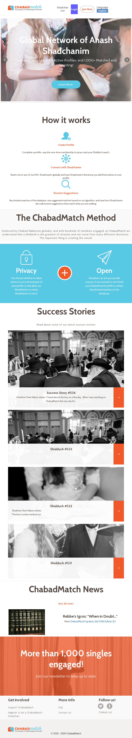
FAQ (60, 707)
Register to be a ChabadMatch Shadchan (25, 714)
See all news (66, 603)
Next (127, 59)
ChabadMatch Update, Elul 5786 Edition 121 (92, 621)
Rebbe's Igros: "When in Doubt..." (90, 616)
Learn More (66, 84)
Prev (5, 59)
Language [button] (102, 9)
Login (74, 9)
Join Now (87, 9)
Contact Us (64, 712)
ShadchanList (62, 9)
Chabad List (105, 712)
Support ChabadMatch (20, 707)
